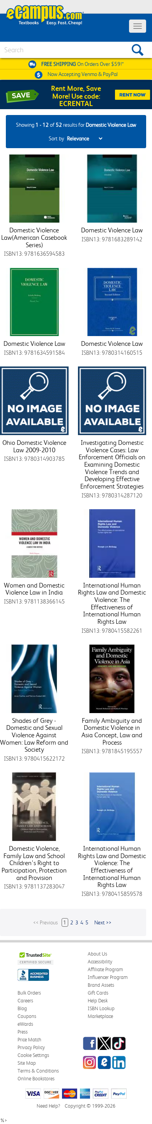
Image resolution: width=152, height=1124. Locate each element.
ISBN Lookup (101, 1008)
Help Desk (98, 1001)
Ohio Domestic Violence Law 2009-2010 (34, 446)
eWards (25, 1024)
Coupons (27, 1016)
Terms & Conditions (38, 1071)
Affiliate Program (105, 969)
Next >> (102, 922)
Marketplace (100, 1016)
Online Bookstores (36, 1079)
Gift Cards (98, 993)
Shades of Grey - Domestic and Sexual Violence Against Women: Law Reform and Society (34, 735)
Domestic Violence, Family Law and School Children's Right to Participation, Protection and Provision (34, 862)
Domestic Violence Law (112, 230)
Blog (22, 1008)
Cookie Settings (33, 1055)
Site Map (27, 1063)
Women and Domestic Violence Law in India (34, 589)
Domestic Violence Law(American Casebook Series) (34, 237)
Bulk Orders (29, 993)
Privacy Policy (31, 1047)
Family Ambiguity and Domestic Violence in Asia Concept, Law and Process (111, 731)
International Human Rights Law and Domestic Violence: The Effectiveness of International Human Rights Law (112, 603)
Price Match (29, 1040)
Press (23, 1032)
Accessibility (100, 962)
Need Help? (48, 1106)
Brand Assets (101, 985)
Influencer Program (108, 977)
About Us (97, 954)
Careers (25, 1001)
